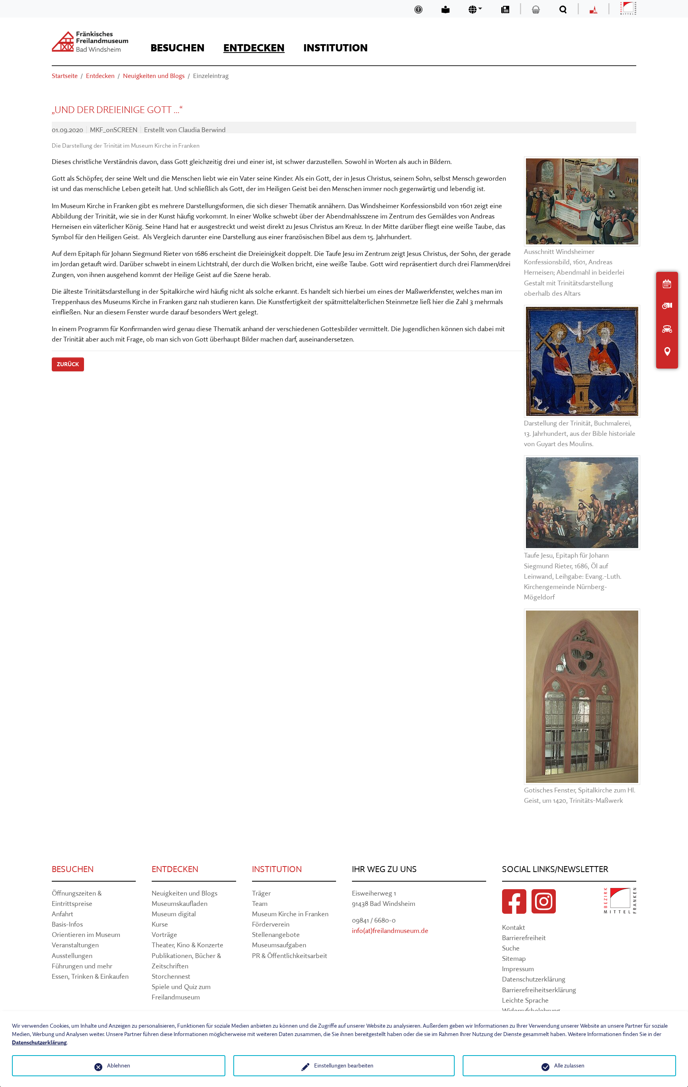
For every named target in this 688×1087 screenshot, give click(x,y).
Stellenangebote (276, 934)
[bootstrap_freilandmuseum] (90, 41)
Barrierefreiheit (524, 937)
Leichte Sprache (525, 1000)
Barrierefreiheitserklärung (539, 990)
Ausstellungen (72, 955)
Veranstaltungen (75, 945)
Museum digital (174, 913)
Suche (511, 948)
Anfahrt (62, 913)
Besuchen (73, 869)
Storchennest (171, 976)
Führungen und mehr (82, 966)
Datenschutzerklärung (533, 979)
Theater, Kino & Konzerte (187, 945)
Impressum (518, 968)
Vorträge (164, 934)
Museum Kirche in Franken (290, 913)
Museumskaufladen (179, 903)
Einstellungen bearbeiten (343, 1065)
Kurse (160, 924)
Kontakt (513, 927)
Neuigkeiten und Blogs (184, 893)
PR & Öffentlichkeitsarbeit (289, 955)
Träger (261, 893)
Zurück (68, 364)
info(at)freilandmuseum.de (390, 930)
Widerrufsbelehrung (531, 1010)
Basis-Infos (67, 924)
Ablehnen (118, 1065)
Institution (277, 869)
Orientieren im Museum (86, 934)
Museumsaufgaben (279, 945)
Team (260, 903)
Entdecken (175, 869)
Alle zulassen (569, 1065)
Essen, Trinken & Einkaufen (90, 976)
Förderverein (270, 924)
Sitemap (514, 958)
